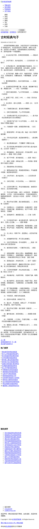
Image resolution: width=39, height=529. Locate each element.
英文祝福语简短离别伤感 (10, 356)
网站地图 (20, 523)
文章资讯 (13, 32)
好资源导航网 (16, 519)
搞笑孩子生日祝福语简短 (10, 362)
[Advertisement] (19, 406)
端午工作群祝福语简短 (12, 457)
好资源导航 (4, 32)
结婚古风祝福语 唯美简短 (10, 364)
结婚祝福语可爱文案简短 (13, 449)
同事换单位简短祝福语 (10, 370)
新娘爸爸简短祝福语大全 (13, 459)
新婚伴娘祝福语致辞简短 (13, 453)
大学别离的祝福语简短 (9, 358)
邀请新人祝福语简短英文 (11, 386)
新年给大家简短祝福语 (10, 380)
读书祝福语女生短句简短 (13, 445)
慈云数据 (8, 526)
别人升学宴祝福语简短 (9, 368)
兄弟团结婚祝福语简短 (9, 366)
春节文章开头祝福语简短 (13, 463)
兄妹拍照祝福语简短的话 (13, 461)
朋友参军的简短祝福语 (9, 352)
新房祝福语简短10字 (9, 376)
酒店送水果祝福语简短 (12, 439)
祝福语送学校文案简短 (12, 447)
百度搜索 (21, 30)
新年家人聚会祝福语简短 (10, 360)
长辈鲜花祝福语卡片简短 (13, 455)
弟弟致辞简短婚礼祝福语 (13, 437)
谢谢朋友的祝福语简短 (10, 372)
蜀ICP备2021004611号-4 (8, 523)
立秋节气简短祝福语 (9, 374)
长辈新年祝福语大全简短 (11, 378)
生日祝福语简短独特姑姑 (11, 382)
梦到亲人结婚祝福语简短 (13, 443)
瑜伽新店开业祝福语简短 (13, 435)
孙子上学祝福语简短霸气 (10, 354)
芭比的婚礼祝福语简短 (10, 384)
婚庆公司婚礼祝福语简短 (13, 451)
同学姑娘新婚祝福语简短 (13, 441)
